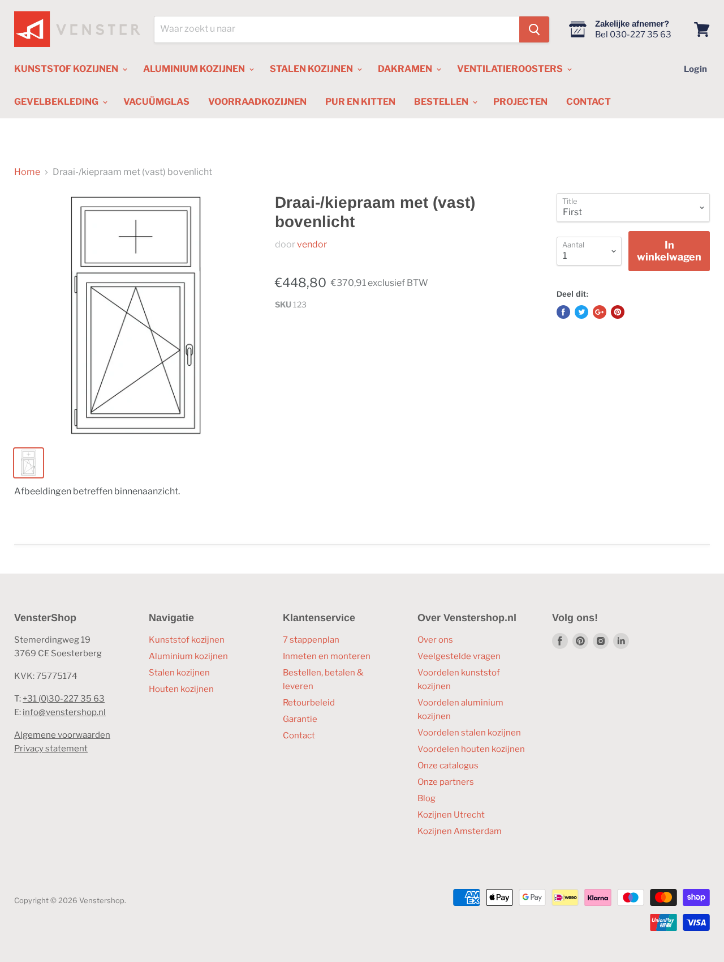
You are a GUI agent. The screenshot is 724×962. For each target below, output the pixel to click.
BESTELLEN (442, 101)
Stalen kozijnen (179, 673)
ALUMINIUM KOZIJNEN (195, 68)
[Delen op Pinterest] (617, 312)
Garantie (300, 719)
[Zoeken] (534, 29)
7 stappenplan (311, 640)
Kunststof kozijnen (187, 640)
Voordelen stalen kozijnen (469, 733)
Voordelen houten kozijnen (471, 749)
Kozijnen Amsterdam (459, 831)
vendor (312, 244)
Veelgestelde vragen (459, 656)
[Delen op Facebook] (563, 312)
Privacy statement (51, 748)
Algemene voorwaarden (62, 735)
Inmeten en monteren (326, 656)
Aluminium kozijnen (188, 656)
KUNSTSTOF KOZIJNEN (67, 68)
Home (27, 172)
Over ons (435, 640)
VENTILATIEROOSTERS (510, 68)
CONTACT (588, 101)
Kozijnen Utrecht (451, 815)
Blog (426, 798)
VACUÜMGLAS (156, 101)
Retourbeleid (309, 703)
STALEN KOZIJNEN (312, 68)
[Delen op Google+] (599, 312)
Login (695, 69)
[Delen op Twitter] (581, 312)
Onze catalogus (448, 765)
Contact (299, 735)
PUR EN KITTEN (360, 101)
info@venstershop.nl (64, 712)
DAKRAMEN (406, 68)
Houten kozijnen (181, 689)
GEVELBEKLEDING (57, 101)
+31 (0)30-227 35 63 (64, 699)
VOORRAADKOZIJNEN (257, 101)
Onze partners (445, 782)
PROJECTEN (520, 101)
